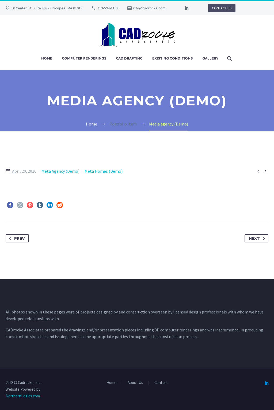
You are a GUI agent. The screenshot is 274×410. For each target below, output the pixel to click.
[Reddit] (59, 205)
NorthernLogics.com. (23, 395)
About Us (135, 383)
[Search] (229, 58)
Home (46, 58)
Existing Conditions (172, 58)
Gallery (210, 58)
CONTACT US (222, 8)
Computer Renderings (84, 58)
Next (254, 238)
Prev (19, 238)
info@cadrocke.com (149, 8)
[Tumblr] (40, 205)
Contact (161, 383)
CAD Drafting (129, 58)
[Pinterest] (30, 205)
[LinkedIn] (187, 8)
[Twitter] (20, 205)
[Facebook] (10, 205)
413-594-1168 (107, 8)
